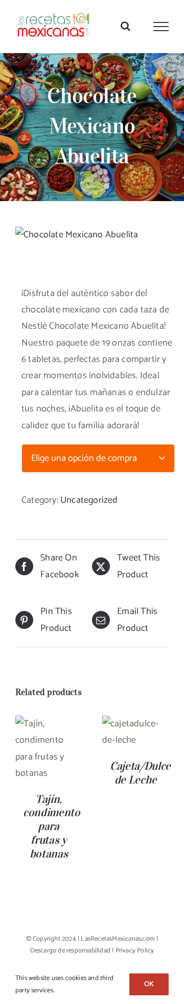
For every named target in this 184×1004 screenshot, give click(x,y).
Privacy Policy (135, 950)
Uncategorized (89, 500)
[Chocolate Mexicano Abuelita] (92, 235)
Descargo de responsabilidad (70, 950)
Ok (149, 984)
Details (53, 766)
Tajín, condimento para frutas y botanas (51, 826)
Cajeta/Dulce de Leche (140, 772)
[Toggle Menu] (161, 26)
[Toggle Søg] (125, 26)
